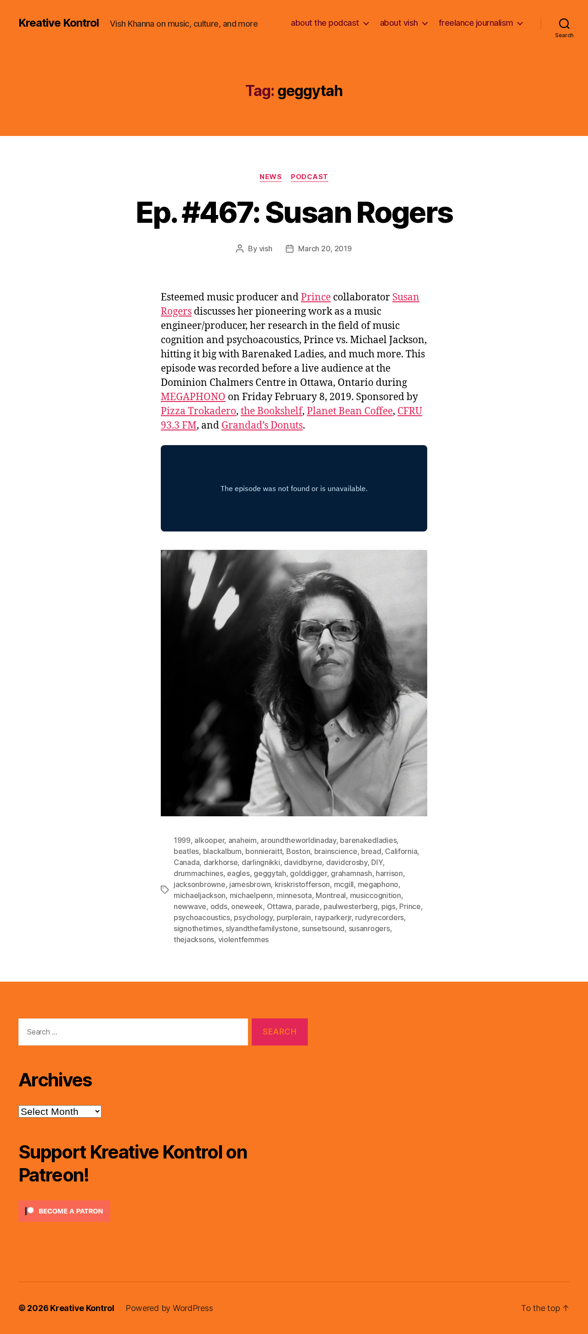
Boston (298, 851)
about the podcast (325, 23)
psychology (253, 917)
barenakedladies (368, 840)
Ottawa (279, 906)
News (271, 177)
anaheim (242, 840)
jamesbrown (250, 884)
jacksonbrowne (200, 884)
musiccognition (375, 895)
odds (218, 906)
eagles (238, 873)
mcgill (344, 884)
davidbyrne (303, 862)
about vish (399, 23)
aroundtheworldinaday (298, 840)
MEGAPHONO (193, 397)
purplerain (294, 917)
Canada (186, 862)
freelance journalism (476, 23)
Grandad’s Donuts (262, 425)
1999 (182, 840)
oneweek (247, 906)
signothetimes (198, 928)
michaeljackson (200, 895)
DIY (376, 862)
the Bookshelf (271, 411)
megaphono (378, 884)
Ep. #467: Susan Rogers (294, 212)
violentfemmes (243, 939)
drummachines (198, 873)
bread (371, 851)
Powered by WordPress (169, 1308)
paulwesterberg (350, 906)
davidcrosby (347, 862)
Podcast (309, 177)
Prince (316, 297)
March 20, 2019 (324, 248)
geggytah (270, 873)
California (401, 851)
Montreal (331, 895)
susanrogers (369, 928)
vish (265, 248)
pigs (388, 906)
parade (307, 906)
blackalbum (222, 851)
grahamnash (351, 873)
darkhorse (221, 862)
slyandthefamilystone (262, 928)
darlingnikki (261, 862)
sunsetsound (323, 928)
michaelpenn (251, 895)
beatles (186, 851)
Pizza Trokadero (198, 411)
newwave (190, 906)
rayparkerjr (333, 917)
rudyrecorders (379, 917)
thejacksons (194, 939)
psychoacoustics (202, 917)
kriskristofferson (302, 884)
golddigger (308, 873)
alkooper (209, 840)
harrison (389, 873)
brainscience (335, 851)
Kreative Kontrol (58, 22)
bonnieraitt (263, 851)
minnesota (294, 895)
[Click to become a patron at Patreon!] (163, 1211)
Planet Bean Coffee (350, 411)
